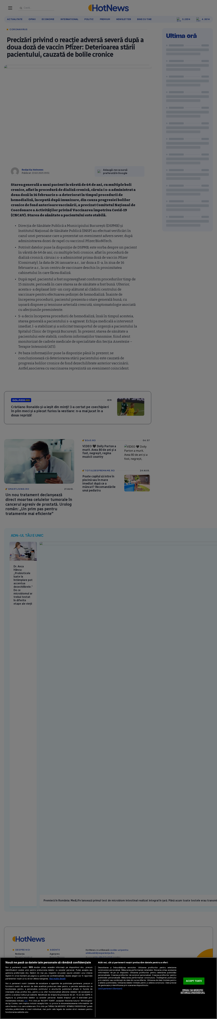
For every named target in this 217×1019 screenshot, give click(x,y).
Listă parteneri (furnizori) (110, 988)
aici (26, 1000)
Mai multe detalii (57, 978)
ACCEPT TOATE (194, 980)
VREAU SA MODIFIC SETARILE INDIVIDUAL (193, 991)
